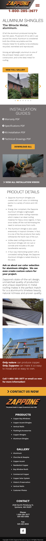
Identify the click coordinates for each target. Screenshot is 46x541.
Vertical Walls (18, 426)
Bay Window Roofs (20, 469)
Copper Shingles (19, 434)
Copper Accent (19, 461)
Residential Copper (20, 465)
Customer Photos (20, 490)
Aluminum (17, 453)
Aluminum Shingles (20, 438)
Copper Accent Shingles (22, 422)
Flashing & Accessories (22, 430)
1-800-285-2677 (23, 11)
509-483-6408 (23, 516)
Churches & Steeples (21, 457)
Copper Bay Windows (21, 418)
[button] (6, 86)
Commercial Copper (21, 474)
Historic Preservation (21, 482)
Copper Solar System (21, 478)
